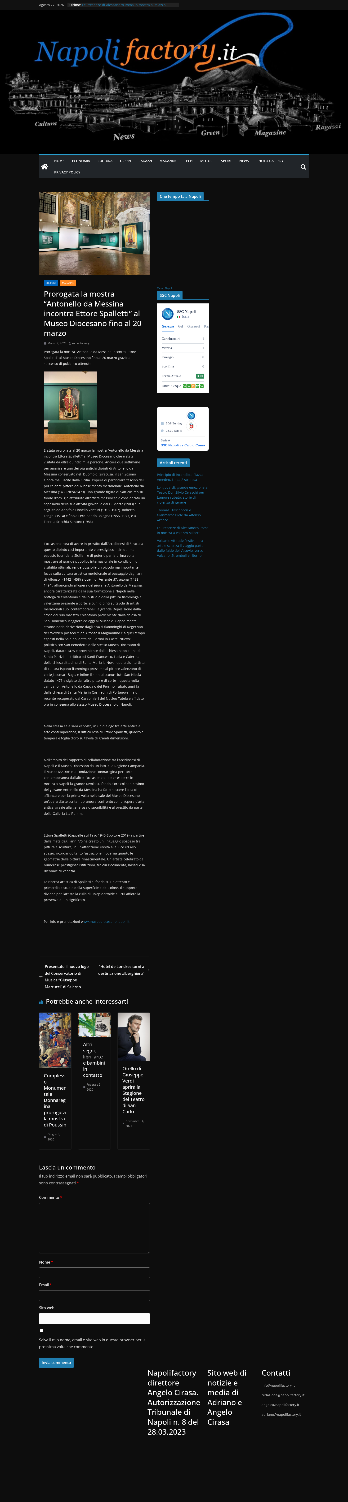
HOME (59, 161)
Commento (50, 1197)
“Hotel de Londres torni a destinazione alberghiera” (121, 970)
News (244, 161)
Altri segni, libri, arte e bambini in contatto (94, 1059)
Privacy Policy (67, 172)
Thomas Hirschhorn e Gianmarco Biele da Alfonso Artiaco (127, 5)
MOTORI (207, 161)
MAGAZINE (168, 161)
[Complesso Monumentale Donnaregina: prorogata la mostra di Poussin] (55, 1016)
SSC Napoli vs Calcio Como (183, 445)
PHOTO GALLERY (269, 161)
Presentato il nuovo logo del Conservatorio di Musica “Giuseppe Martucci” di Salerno (67, 976)
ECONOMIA (81, 161)
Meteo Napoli (165, 288)
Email (45, 1284)
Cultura (51, 283)
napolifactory (80, 343)
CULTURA (105, 161)
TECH (188, 161)
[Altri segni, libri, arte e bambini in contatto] (94, 1016)
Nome (46, 1262)
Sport (226, 161)
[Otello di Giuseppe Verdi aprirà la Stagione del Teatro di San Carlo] (134, 1016)
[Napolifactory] (174, 13)
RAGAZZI (145, 161)
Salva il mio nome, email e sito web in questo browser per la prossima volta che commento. (92, 1343)
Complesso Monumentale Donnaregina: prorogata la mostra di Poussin (55, 1100)
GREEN (125, 161)
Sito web (46, 1307)
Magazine (68, 283)
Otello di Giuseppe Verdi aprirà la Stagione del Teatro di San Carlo (133, 1090)
